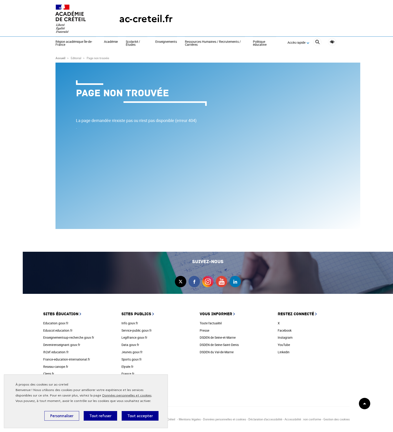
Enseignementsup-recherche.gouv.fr (68, 337)
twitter (180, 281)
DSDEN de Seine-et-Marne (218, 337)
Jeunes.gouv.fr (132, 352)
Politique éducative (260, 43)
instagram (208, 281)
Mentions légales (190, 419)
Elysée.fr (127, 366)
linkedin (235, 281)
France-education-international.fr (66, 359)
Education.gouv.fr (55, 323)
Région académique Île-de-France (73, 43)
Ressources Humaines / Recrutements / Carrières (213, 43)
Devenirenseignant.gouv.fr (61, 345)
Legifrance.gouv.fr (134, 337)
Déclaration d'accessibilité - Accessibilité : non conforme (284, 419)
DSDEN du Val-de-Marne (217, 352)
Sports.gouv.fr (131, 359)
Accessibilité (332, 42)
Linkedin (284, 352)
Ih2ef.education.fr (56, 352)
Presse (204, 330)
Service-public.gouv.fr (136, 330)
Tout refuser (100, 416)
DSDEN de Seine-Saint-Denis (219, 345)
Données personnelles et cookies (126, 395)
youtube (221, 281)
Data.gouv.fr (130, 345)
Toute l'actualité (211, 323)
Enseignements (166, 41)
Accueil (60, 58)
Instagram (285, 337)
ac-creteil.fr (146, 19)
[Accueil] (78, 19)
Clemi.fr (48, 373)
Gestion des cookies (336, 419)
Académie (111, 41)
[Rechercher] (317, 42)
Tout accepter (140, 416)
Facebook (285, 330)
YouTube (284, 345)
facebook (194, 281)
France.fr (127, 373)
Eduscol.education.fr (58, 330)
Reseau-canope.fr (55, 366)
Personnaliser (61, 416)
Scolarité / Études (133, 43)
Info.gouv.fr (129, 323)
